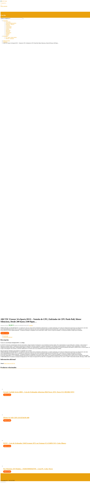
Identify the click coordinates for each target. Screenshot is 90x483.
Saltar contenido (4, 6)
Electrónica (5, 36)
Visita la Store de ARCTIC (9, 363)
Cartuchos (8, 25)
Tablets (7, 34)
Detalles (31, 325)
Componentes (9, 26)
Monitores (8, 31)
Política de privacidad (5, 476)
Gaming (7, 29)
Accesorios (8, 21)
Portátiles (8, 33)
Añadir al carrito (4, 333)
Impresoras (8, 30)
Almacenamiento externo (11, 23)
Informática (5, 20)
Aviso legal (3, 473)
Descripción (5, 335)
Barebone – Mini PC (10, 24)
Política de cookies (4, 478)
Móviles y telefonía (10, 38)
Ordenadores (8, 32)
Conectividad (8, 27)
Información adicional (7, 337)
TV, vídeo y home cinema (11, 37)
